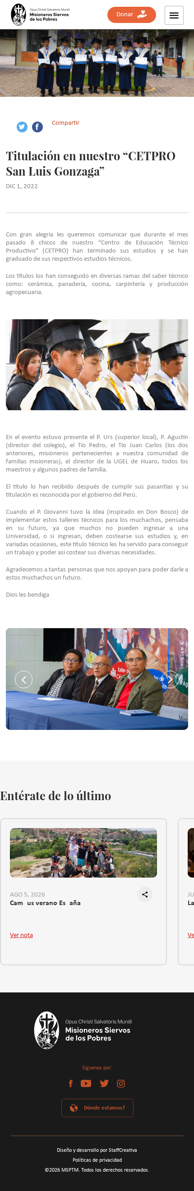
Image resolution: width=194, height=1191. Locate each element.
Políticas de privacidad (97, 1160)
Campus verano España (45, 903)
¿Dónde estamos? (103, 1108)
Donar (126, 14)
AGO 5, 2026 (27, 895)
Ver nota (21, 935)
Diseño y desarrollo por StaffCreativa (97, 1150)
